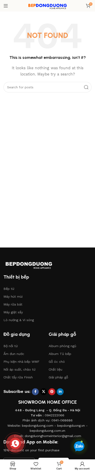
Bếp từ (8, 289)
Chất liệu (55, 369)
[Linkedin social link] (60, 391)
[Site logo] (47, 5)
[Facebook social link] (35, 391)
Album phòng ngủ (62, 346)
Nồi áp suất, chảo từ (19, 369)
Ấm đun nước (13, 354)
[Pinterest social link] (51, 391)
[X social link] (43, 391)
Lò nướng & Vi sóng (18, 320)
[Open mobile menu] (5, 5)
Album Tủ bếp (60, 354)
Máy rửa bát (12, 304)
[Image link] (33, 264)
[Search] (86, 87)
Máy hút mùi (13, 296)
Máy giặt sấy (13, 312)
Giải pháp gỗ (58, 377)
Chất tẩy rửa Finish (18, 377)
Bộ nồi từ (10, 346)
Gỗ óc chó (57, 361)
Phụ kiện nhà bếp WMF (21, 361)
